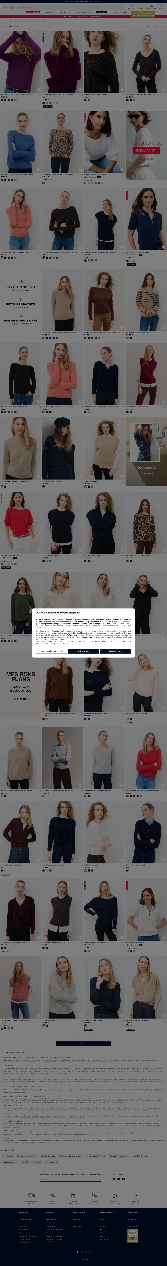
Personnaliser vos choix (52, 651)
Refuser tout (83, 651)
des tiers (126, 631)
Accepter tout (115, 651)
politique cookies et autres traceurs (55, 643)
